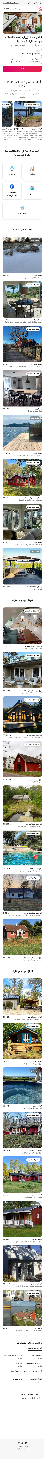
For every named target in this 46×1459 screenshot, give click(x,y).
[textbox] (32, 61)
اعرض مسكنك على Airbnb (13, 9)
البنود (18, 1449)
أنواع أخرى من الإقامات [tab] (35, 1348)
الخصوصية (25, 1449)
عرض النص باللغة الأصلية (11, 3)
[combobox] (22, 53)
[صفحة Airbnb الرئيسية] (40, 9)
